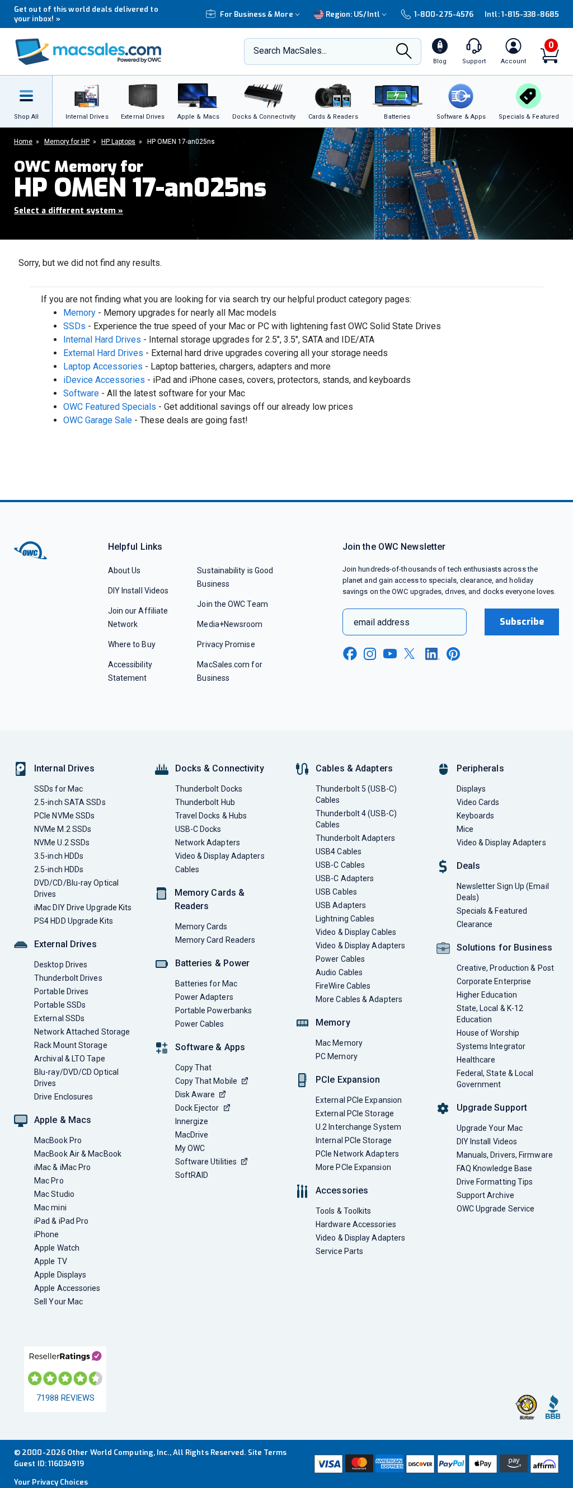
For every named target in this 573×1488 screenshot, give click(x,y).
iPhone (46, 1234)
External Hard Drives (103, 353)
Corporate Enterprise (494, 981)
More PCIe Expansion (353, 1167)
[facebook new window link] (349, 654)
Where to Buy (132, 644)
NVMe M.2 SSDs (62, 829)
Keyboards (476, 815)
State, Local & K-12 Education (490, 1014)
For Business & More (256, 14)
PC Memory (337, 1056)
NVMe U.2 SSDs (62, 842)
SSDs (74, 326)
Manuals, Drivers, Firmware (505, 1154)
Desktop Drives (60, 964)
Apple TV (50, 1261)
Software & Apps (210, 1047)
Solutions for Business (504, 947)
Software (81, 393)
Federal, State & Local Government (495, 1079)
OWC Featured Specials (109, 406)
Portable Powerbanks (213, 1010)
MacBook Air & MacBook (77, 1153)
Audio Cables (339, 972)
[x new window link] (411, 653)
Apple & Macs (62, 1120)
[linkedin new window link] (432, 654)
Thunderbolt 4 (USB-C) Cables (356, 819)
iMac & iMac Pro (62, 1167)
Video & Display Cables (356, 932)
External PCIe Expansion (359, 1100)
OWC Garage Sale (97, 420)
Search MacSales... (290, 50)
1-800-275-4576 (443, 14)
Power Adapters (204, 997)
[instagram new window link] (370, 654)
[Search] (404, 52)
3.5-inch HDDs (58, 855)
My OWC (190, 1148)
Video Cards (478, 802)
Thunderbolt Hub (205, 802)
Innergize (192, 1121)
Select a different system (68, 210)
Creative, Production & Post (505, 967)
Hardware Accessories (356, 1224)
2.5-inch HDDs (58, 869)
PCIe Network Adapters (357, 1153)
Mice (465, 829)
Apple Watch (56, 1247)
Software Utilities (206, 1161)
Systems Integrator (491, 1046)
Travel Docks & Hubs (211, 815)
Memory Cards (201, 926)
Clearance (475, 924)
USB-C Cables (340, 864)
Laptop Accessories (103, 366)
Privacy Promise (226, 644)
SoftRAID (192, 1175)
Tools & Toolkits (343, 1210)
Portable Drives (61, 991)
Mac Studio (54, 1194)
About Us (124, 570)
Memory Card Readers (215, 939)
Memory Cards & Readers (210, 899)
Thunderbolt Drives (68, 978)
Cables (187, 869)
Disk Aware (195, 1094)
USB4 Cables (338, 851)
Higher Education (487, 994)
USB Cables (336, 891)
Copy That (193, 1067)
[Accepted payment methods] (435, 1463)
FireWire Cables (343, 985)
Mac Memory (339, 1042)
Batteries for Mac (206, 983)
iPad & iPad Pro (61, 1220)
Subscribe (522, 622)
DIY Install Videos (138, 590)
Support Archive (485, 1195)
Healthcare (476, 1059)
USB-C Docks (198, 829)
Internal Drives (64, 768)
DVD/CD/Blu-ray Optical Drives (76, 888)
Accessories (342, 1190)
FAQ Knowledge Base (495, 1168)
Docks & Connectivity (219, 768)
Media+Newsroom (229, 624)
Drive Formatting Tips (495, 1181)
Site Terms (267, 1452)
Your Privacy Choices (51, 1482)
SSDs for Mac (58, 788)
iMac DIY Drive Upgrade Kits (82, 907)
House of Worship (488, 1032)
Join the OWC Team (232, 604)
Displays (471, 788)
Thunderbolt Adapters (355, 838)
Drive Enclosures (63, 1096)
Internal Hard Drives (102, 339)
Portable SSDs (60, 1004)
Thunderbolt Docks (209, 788)
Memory (79, 312)
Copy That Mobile (206, 1081)
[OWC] (88, 51)
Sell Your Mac (58, 1301)
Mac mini (50, 1207)
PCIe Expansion (348, 1079)
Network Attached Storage (82, 1031)
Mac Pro (49, 1180)
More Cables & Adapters (359, 999)
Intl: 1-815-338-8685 (522, 14)
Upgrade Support (492, 1107)
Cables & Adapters (354, 768)
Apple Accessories (67, 1288)
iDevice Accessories (104, 380)
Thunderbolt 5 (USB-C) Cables (356, 794)
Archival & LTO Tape (69, 1058)
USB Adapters (341, 905)
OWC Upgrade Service (496, 1208)
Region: (353, 14)
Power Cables (199, 1023)
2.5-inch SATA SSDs (70, 802)
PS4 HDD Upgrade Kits (73, 920)
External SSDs (59, 1018)
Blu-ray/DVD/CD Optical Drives (76, 1078)
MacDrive (192, 1134)
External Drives (65, 944)
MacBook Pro (58, 1140)
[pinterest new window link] (453, 654)
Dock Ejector (197, 1107)
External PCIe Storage (355, 1113)
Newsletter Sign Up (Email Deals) (503, 892)
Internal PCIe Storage (354, 1140)
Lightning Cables (345, 918)
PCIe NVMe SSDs (64, 815)
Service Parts (339, 1251)
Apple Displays (60, 1274)
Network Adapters (207, 842)
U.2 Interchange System (358, 1126)
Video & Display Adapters (220, 855)
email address (382, 622)
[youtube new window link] (390, 653)
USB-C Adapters (345, 878)
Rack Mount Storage (70, 1045)
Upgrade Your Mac (490, 1128)
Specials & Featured (492, 910)
